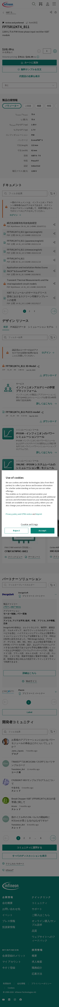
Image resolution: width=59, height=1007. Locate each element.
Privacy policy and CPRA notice (19, 514)
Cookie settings (29, 524)
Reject (16, 530)
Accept (42, 530)
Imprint (39, 514)
